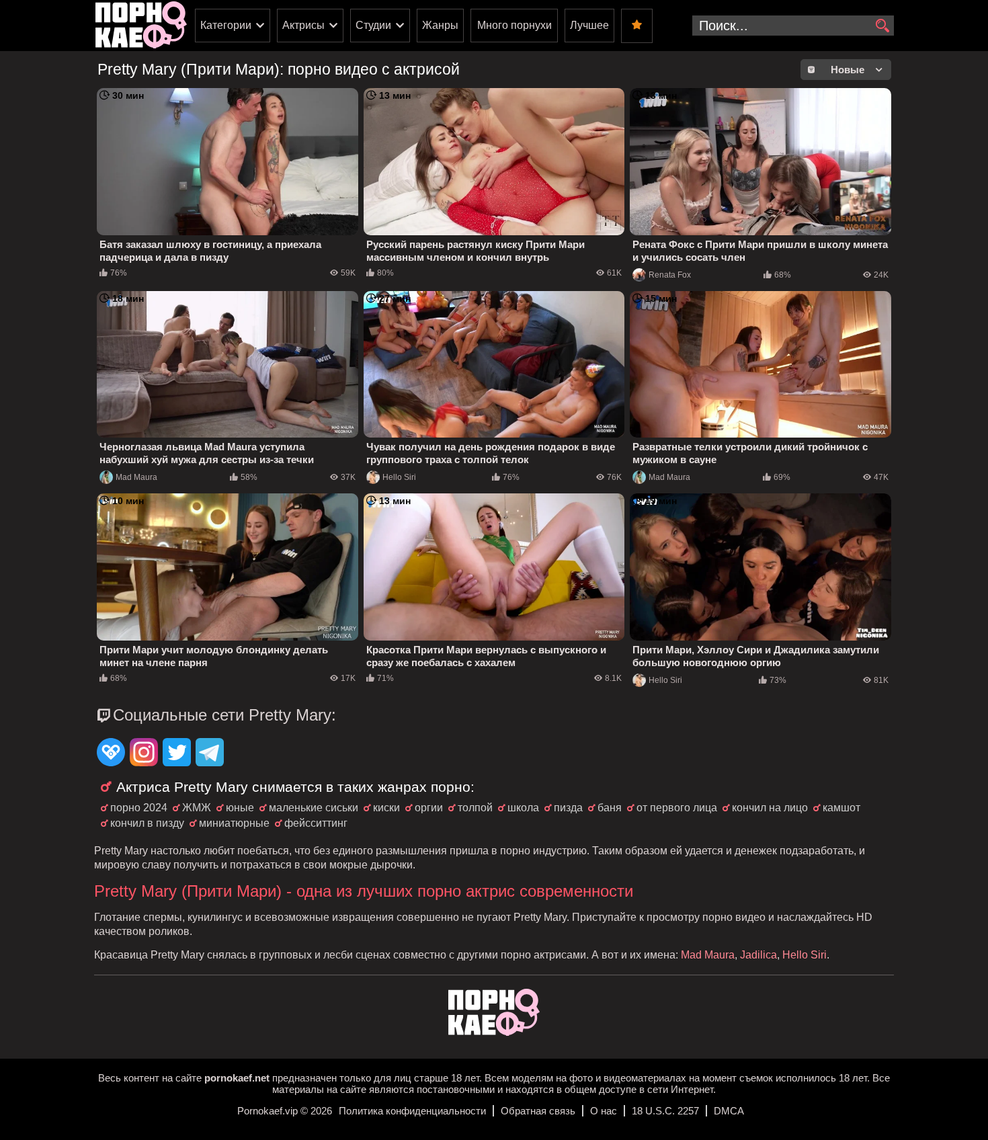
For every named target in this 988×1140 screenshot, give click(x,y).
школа (523, 807)
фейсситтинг (315, 823)
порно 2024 (138, 807)
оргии (429, 807)
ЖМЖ (196, 807)
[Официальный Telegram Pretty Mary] (210, 753)
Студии (373, 25)
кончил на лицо (770, 807)
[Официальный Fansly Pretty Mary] (111, 753)
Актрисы (303, 25)
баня (610, 807)
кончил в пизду (147, 823)
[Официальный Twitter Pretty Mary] (177, 753)
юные (240, 807)
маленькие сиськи (313, 807)
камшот (841, 807)
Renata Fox (670, 275)
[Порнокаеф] (141, 25)
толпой (475, 807)
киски (386, 807)
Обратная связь (538, 1110)
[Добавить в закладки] (637, 26)
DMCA (729, 1110)
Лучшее (589, 25)
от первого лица (676, 807)
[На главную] (494, 1032)
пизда (568, 807)
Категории (225, 25)
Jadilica (758, 955)
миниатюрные (234, 823)
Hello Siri (399, 477)
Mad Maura (136, 477)
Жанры (440, 25)
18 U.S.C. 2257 (665, 1110)
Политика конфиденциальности (412, 1110)
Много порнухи (514, 25)
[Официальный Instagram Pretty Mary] (144, 753)
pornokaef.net (237, 1078)
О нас (603, 1110)
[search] (882, 26)
